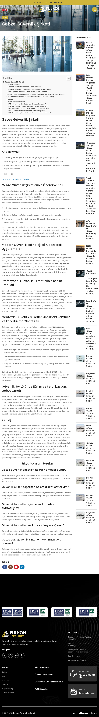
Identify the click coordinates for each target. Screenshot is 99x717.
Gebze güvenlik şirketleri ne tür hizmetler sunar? (28, 104)
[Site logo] (49, 9)
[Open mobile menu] (94, 9)
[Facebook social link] (4, 567)
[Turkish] (3, 9)
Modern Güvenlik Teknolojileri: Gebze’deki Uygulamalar (29, 89)
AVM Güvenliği (41, 689)
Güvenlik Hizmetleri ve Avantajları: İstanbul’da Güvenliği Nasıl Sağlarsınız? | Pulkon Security (92, 282)
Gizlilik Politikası (8, 693)
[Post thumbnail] (80, 55)
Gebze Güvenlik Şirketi (14, 82)
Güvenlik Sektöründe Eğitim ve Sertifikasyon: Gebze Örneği (31, 97)
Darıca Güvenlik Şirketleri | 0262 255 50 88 (90, 500)
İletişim (5, 684)
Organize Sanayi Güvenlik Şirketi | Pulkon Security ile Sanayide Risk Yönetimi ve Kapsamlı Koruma (91, 157)
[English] (6, 9)
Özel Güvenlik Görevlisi (45, 674)
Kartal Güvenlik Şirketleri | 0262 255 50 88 (90, 413)
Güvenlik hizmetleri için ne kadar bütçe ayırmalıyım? (30, 108)
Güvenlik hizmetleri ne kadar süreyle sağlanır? (28, 111)
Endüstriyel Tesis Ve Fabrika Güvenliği (79, 638)
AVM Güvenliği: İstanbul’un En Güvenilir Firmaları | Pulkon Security (91, 230)
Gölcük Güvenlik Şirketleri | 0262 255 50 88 (90, 448)
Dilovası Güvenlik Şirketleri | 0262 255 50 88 (90, 465)
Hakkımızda (6, 680)
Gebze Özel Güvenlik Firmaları (49, 682)
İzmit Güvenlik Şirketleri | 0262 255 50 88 (90, 430)
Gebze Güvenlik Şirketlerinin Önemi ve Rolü (24, 87)
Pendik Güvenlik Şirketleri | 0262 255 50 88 (90, 396)
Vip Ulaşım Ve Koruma (77, 660)
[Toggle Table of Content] (67, 78)
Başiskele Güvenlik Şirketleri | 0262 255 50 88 (90, 378)
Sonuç (10, 99)
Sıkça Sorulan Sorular (16, 102)
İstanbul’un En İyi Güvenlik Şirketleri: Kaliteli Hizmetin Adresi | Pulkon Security (91, 311)
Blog (5, 18)
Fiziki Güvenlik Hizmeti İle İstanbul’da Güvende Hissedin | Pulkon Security (91, 255)
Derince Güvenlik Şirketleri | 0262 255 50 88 (90, 483)
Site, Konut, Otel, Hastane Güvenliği (78, 644)
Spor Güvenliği (74, 656)
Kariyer (4, 672)
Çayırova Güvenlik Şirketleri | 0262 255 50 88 (90, 517)
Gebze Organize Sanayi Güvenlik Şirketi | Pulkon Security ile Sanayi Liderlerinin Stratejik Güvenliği (91, 55)
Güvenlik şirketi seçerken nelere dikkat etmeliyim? (30, 106)
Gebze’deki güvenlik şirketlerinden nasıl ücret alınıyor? (31, 113)
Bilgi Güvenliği (7, 688)
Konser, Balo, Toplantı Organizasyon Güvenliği (78, 651)
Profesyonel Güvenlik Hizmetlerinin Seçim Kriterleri (27, 92)
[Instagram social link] (10, 567)
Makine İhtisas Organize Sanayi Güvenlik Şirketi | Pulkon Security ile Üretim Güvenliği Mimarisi (91, 123)
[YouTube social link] (16, 567)
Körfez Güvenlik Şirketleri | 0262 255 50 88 (90, 361)
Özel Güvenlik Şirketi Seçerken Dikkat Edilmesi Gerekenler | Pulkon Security (91, 338)
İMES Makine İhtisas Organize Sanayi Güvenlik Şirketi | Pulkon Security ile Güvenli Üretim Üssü (91, 89)
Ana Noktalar (16, 84)
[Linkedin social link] (22, 567)
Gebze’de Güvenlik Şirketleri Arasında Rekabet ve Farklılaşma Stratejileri (36, 94)
